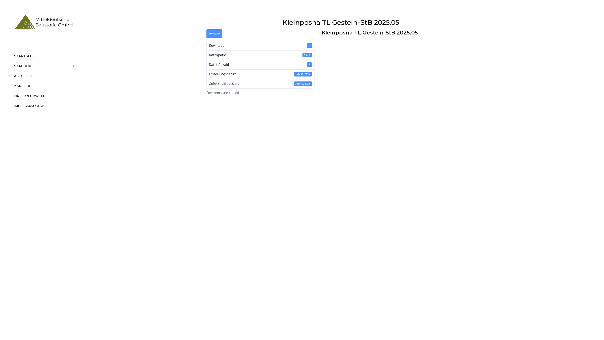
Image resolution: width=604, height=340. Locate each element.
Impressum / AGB (29, 106)
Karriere (22, 86)
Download (214, 33)
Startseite (24, 56)
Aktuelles (24, 76)
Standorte (25, 66)
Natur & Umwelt (29, 96)
